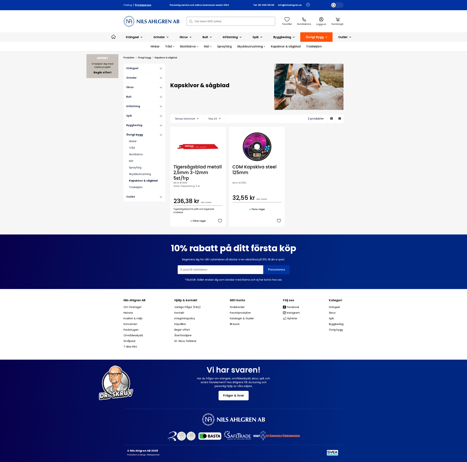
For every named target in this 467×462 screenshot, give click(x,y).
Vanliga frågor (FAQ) (187, 307)
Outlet (343, 37)
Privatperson (143, 5)
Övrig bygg (336, 330)
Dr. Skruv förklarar (185, 341)
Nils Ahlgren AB (134, 300)
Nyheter (292, 318)
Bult (205, 37)
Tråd (169, 46)
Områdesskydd (133, 335)
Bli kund (234, 324)
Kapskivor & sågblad (286, 46)
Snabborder (237, 307)
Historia (128, 313)
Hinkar (155, 46)
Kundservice (304, 24)
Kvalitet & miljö (132, 318)
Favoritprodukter (240, 313)
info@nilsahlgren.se (290, 5)
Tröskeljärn (314, 46)
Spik (255, 37)
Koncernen (130, 324)
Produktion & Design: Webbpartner (143, 454)
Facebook (293, 307)
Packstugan (130, 330)
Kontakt (179, 313)
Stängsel (133, 37)
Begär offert (182, 330)
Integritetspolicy (184, 318)
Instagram (293, 313)
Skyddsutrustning (250, 46)
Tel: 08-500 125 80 (263, 5)
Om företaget (132, 307)
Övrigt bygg (315, 37)
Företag (127, 5)
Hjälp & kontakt (185, 300)
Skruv (184, 37)
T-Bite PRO (130, 347)
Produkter (128, 57)
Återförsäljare (183, 335)
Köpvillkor (180, 324)
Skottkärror (188, 46)
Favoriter (287, 24)
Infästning (231, 37)
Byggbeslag (282, 37)
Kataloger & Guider (242, 318)
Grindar (159, 37)
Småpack (129, 341)
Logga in (321, 24)
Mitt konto (237, 300)
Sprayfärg (224, 46)
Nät (207, 46)
